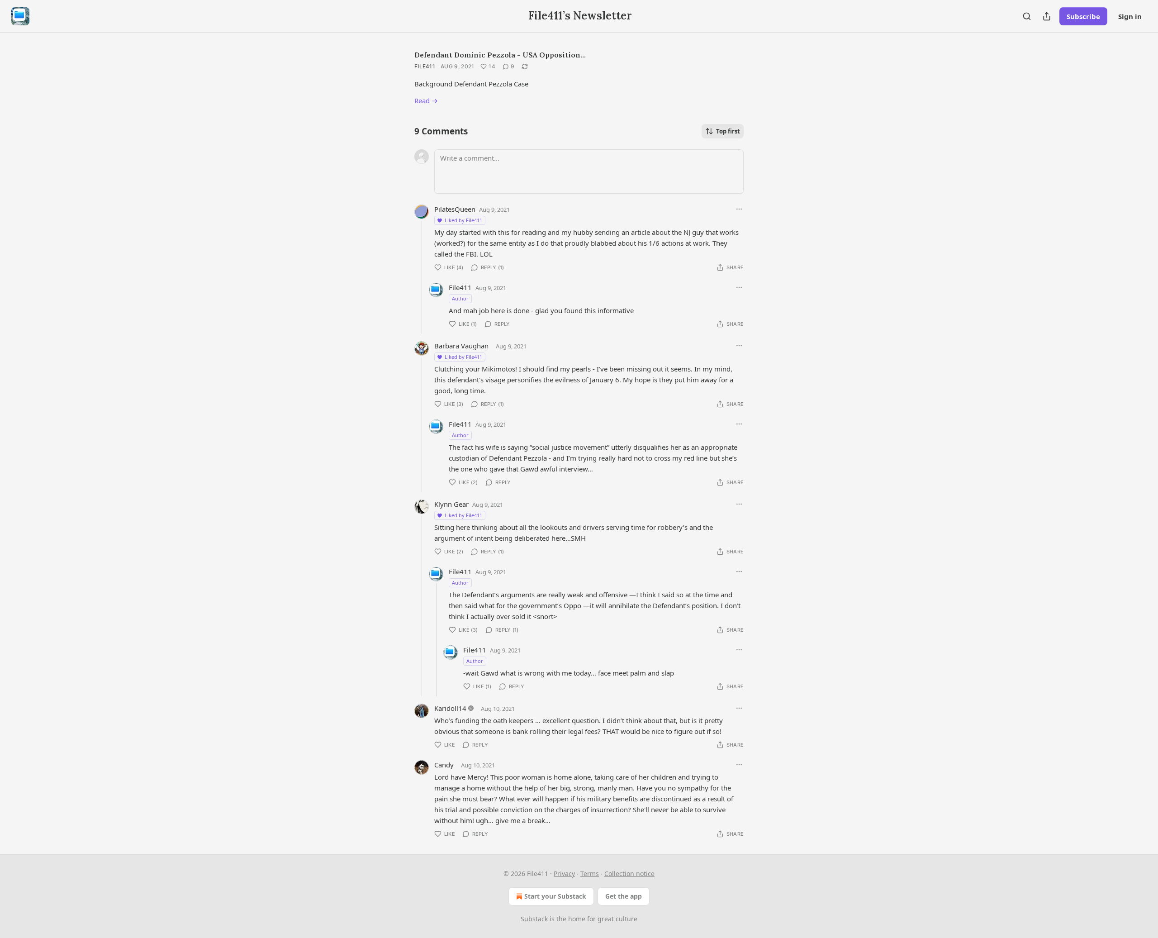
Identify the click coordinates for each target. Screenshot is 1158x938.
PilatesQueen (454, 209)
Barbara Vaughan (461, 345)
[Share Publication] (1047, 16)
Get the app (623, 896)
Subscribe (1083, 16)
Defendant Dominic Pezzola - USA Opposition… (500, 54)
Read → (426, 100)
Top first (728, 131)
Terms (589, 873)
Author (460, 298)
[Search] (1027, 16)
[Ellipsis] (739, 209)
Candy (444, 764)
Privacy (564, 873)
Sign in (1130, 16)
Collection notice (629, 873)
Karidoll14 (450, 708)
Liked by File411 (463, 220)
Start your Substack (555, 896)
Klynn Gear (451, 504)
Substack (534, 918)
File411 (424, 66)
